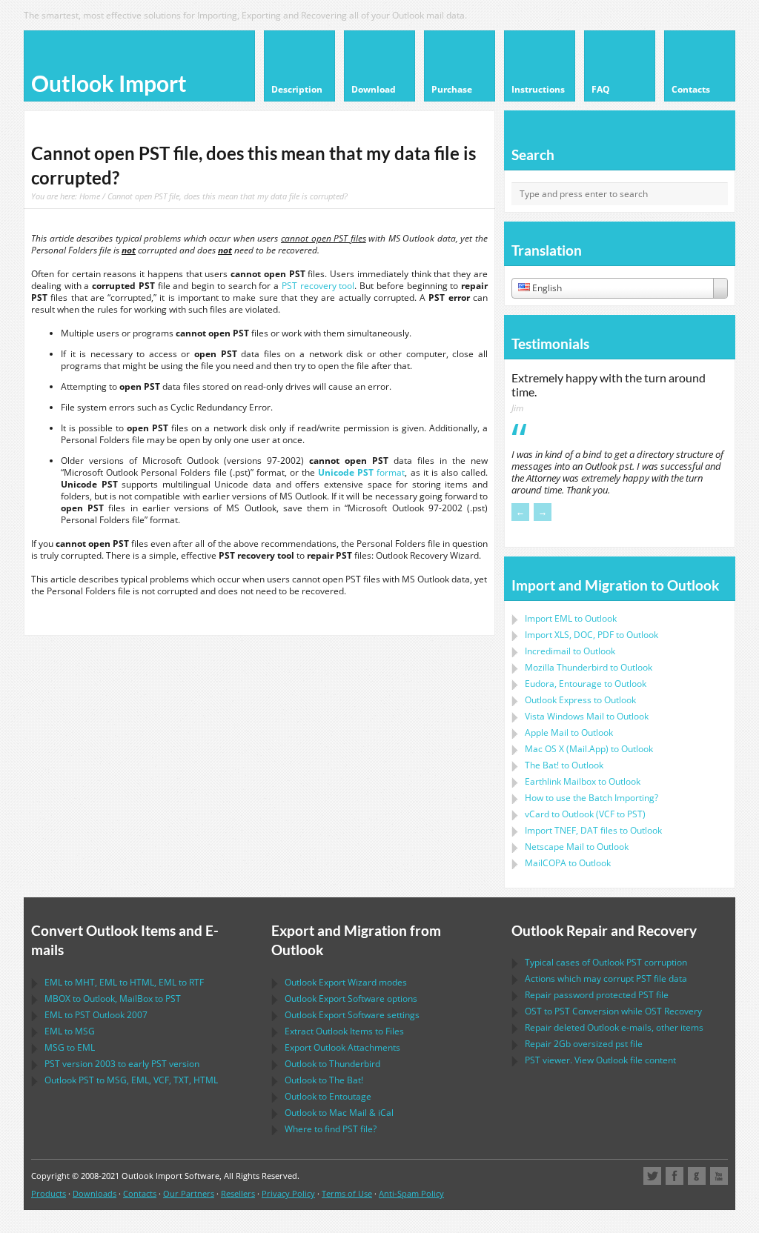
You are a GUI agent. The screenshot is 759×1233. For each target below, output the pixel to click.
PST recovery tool (318, 285)
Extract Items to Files (344, 1031)
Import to (571, 618)
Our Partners (188, 1193)
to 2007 (96, 1014)
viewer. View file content (600, 1060)
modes (346, 982)
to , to (112, 998)
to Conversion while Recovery (613, 1011)
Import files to (593, 830)
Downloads (94, 1193)
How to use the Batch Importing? (591, 797)
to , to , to (124, 982)
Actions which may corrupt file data (606, 978)
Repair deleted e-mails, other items (614, 1027)
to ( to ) (585, 814)
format (361, 472)
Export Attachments (342, 1047)
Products (48, 1193)
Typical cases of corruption (606, 962)
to (588, 667)
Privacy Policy (288, 1193)
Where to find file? (331, 1129)
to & (339, 1112)
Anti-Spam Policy (411, 1193)
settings (352, 1014)
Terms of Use (347, 1193)
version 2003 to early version (121, 1063)
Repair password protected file (597, 994)
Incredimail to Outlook (570, 651)
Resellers (238, 1193)
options (351, 998)
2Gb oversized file (584, 1043)
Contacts (139, 1193)
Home (89, 196)
